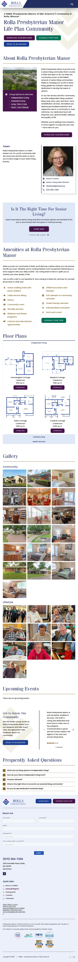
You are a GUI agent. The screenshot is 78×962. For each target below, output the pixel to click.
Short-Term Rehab (20, 107)
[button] (55, 747)
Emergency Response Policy (12, 910)
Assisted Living (18, 101)
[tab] (39, 342)
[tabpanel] (39, 389)
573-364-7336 (52, 189)
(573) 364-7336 (13, 859)
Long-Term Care (19, 104)
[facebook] (4, 873)
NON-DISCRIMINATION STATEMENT (14, 908)
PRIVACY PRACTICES (9, 906)
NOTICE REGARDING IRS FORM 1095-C (14, 913)
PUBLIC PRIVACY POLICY (10, 905)
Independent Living (20, 97)
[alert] (39, 698)
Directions (7, 869)
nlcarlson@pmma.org (55, 186)
